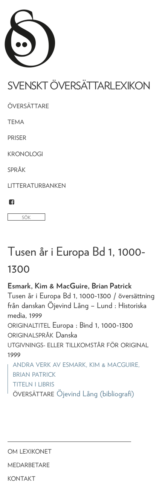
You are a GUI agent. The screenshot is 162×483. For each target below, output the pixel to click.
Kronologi (25, 154)
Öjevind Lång (77, 393)
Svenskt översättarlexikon (79, 85)
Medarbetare (29, 465)
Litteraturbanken (37, 185)
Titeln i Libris (33, 384)
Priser (17, 137)
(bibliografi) (117, 393)
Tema (16, 122)
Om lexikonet (30, 451)
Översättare (28, 106)
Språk (17, 169)
